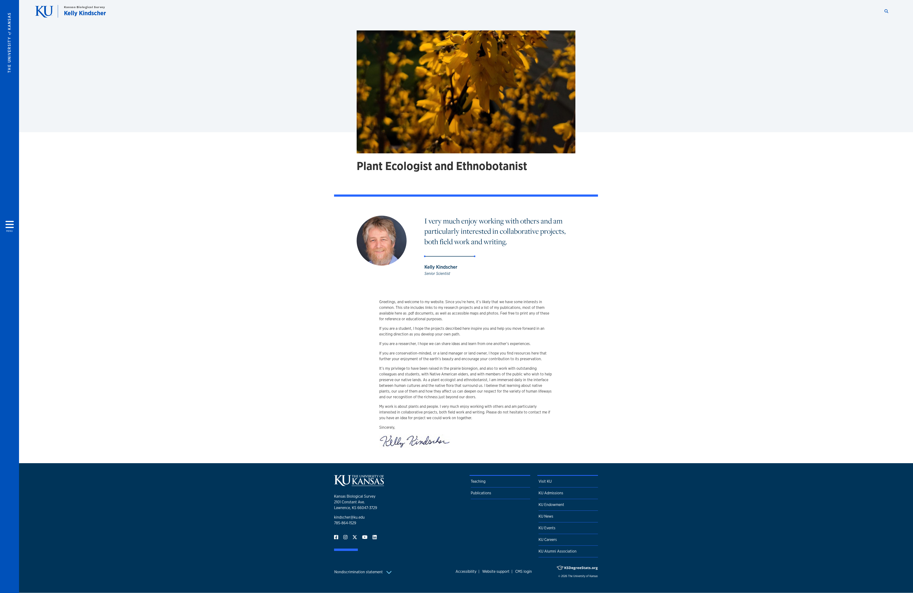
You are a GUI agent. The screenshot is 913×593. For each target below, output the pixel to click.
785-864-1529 (345, 522)
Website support (496, 571)
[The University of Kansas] (359, 483)
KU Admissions (551, 493)
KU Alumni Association (558, 551)
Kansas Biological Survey (84, 7)
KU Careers (548, 539)
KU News (546, 516)
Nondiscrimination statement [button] (359, 571)
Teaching (478, 481)
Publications (481, 493)
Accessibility (466, 571)
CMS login (523, 571)
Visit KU (545, 481)
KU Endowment (551, 504)
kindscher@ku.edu (349, 517)
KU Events (547, 527)
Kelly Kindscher (85, 13)
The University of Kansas (583, 576)
